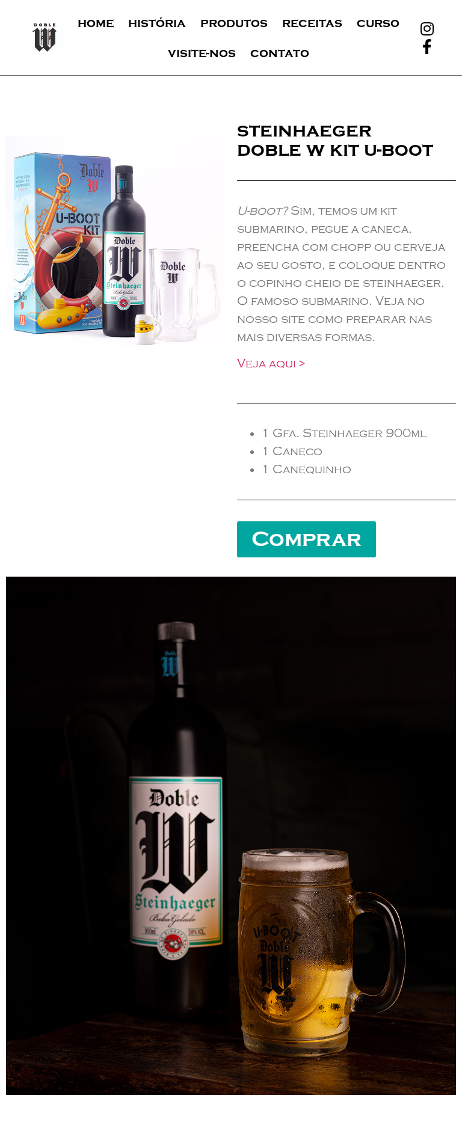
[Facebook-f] (427, 47)
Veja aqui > (271, 363)
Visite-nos (202, 53)
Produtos (234, 23)
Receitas (312, 23)
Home (96, 23)
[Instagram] (427, 29)
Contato (279, 53)
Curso (378, 23)
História (157, 23)
